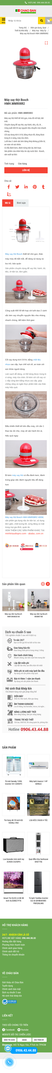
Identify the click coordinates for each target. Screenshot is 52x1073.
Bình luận (21, 203)
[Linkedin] (26, 186)
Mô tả (7, 203)
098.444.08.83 (43, 2)
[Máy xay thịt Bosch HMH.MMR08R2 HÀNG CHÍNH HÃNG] (26, 11)
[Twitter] (17, 186)
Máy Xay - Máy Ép (40, 30)
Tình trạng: (9, 163)
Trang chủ (24, 27)
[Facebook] (8, 186)
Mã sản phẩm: (11, 113)
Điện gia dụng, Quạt (39, 27)
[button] (48, 21)
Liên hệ (26, 170)
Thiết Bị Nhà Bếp (22, 30)
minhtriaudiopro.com (15, 533)
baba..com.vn (36, 533)
